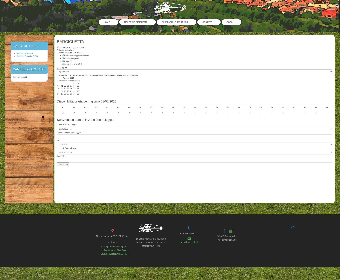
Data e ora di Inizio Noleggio (69, 132)
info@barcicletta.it (189, 242)
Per (58, 140)
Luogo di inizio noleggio (67, 125)
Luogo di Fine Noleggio (66, 148)
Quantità (60, 156)
